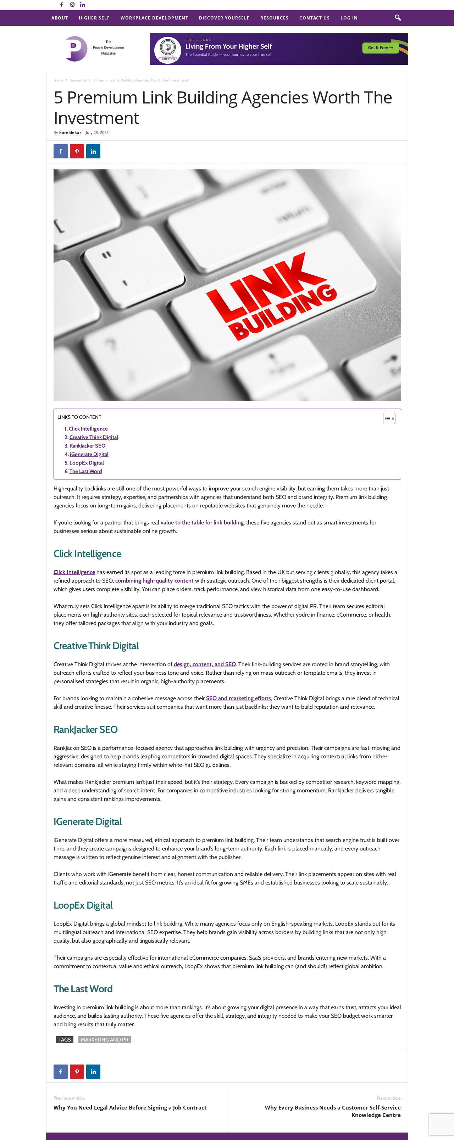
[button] (397, 18)
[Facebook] (61, 5)
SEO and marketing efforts (238, 698)
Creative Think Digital (94, 437)
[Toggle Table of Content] (386, 418)
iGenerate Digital (89, 454)
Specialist (78, 80)
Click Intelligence (88, 429)
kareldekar (70, 132)
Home (58, 80)
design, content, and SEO (205, 664)
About (59, 18)
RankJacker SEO (87, 446)
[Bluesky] (93, 5)
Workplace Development (154, 18)
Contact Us (314, 18)
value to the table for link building (202, 522)
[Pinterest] (77, 151)
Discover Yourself (224, 18)
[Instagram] (72, 5)
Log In (349, 18)
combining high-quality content (154, 580)
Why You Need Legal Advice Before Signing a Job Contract (130, 1107)
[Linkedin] (83, 5)
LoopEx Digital (87, 463)
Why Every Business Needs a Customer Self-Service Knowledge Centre (333, 1111)
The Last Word (86, 471)
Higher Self (94, 18)
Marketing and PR (104, 1040)
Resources (274, 18)
